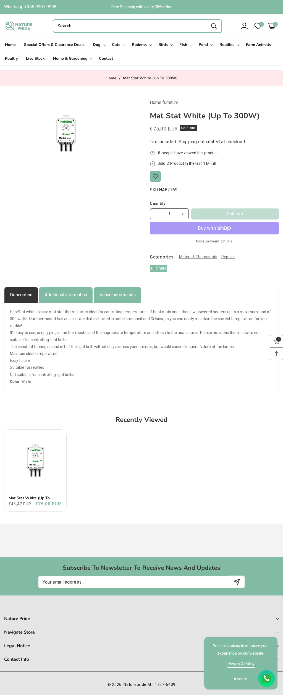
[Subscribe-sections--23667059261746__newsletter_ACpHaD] (237, 582)
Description (21, 294)
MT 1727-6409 (161, 684)
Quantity (157, 203)
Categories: (162, 257)
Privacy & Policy (241, 664)
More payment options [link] (214, 241)
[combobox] (137, 26)
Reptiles (228, 257)
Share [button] (161, 268)
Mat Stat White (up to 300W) (29, 498)
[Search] (213, 26)
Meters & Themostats (198, 257)
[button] (270, 26)
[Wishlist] (155, 176)
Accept (241, 679)
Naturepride (135, 684)
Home (111, 78)
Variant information (117, 294)
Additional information (66, 294)
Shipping (188, 141)
